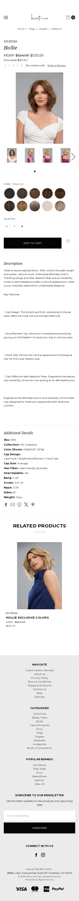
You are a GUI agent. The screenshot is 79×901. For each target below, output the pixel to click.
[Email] (13, 504)
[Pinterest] (33, 504)
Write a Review (56, 65)
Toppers (39, 736)
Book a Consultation (39, 747)
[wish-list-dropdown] (68, 241)
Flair (58, 876)
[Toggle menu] (6, 17)
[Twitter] (26, 504)
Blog (39, 693)
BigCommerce (46, 879)
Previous (5, 156)
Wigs (39, 732)
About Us (39, 674)
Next (73, 156)
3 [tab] (44, 171)
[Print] (19, 504)
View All (39, 783)
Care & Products (39, 725)
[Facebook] (6, 504)
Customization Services (39, 670)
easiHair (39, 780)
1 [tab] (35, 171)
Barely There (39, 717)
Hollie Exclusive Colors (27, 617)
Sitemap (39, 696)
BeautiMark (39, 776)
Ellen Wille (39, 768)
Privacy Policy (39, 677)
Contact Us (39, 689)
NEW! (39, 721)
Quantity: (10, 218)
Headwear (39, 740)
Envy (39, 729)
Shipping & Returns (39, 685)
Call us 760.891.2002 (38, 869)
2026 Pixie (39, 713)
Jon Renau (39, 765)
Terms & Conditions (39, 681)
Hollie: (13, 183)
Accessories (39, 744)
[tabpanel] (13, 155)
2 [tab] (39, 171)
